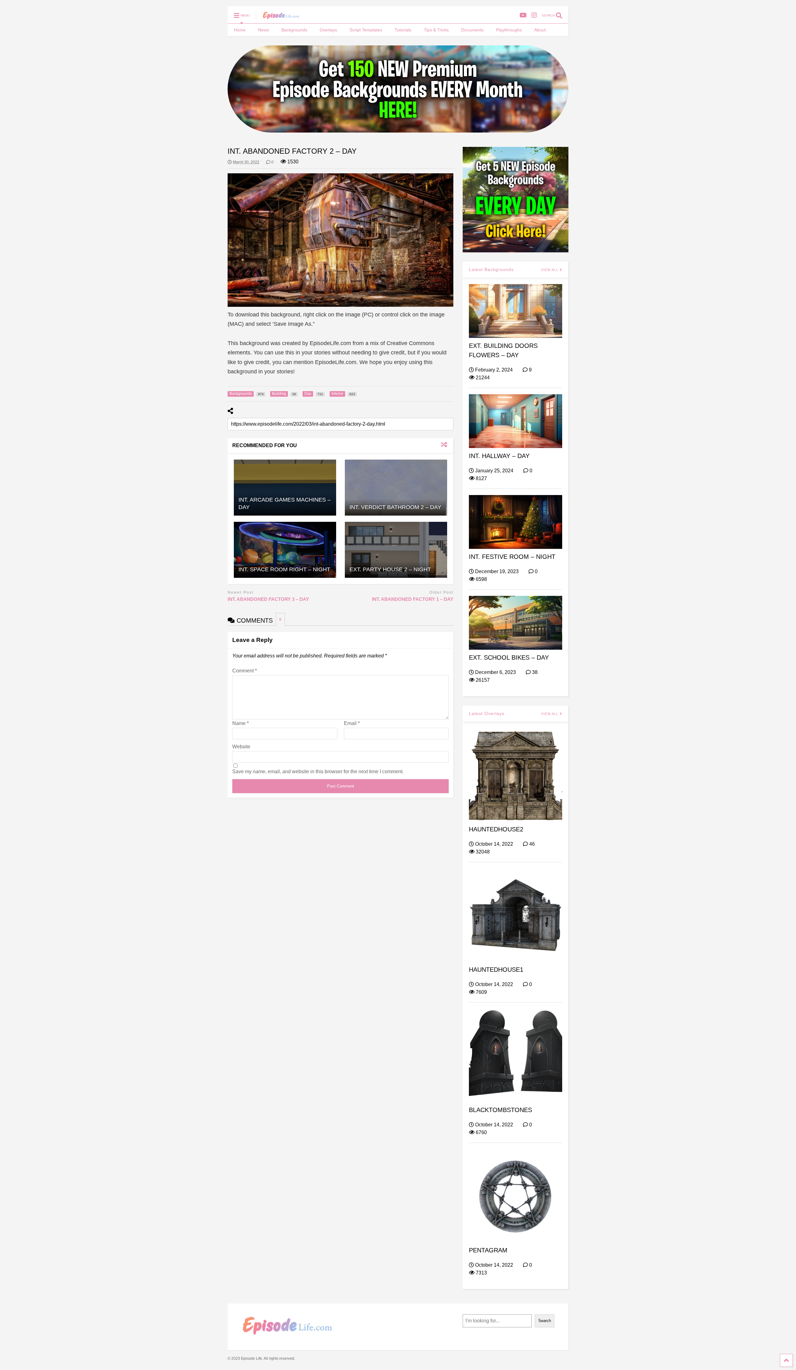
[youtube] (523, 15)
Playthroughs (509, 29)
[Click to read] (285, 488)
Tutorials (403, 29)
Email (352, 723)
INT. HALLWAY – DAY (499, 455)
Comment (244, 670)
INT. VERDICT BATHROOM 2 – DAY (395, 507)
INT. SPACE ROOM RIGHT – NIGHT (284, 569)
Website (241, 746)
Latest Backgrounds (491, 269)
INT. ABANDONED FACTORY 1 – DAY (412, 599)
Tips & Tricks (436, 29)
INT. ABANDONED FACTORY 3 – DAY (268, 599)
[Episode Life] (278, 17)
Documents (472, 29)
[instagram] (534, 15)
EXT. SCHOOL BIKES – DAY (509, 657)
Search (544, 1320)
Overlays (328, 29)
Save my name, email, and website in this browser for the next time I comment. (318, 771)
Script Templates (365, 29)
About (540, 29)
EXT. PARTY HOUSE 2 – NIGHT (390, 569)
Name (240, 723)
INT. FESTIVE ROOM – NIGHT (512, 556)
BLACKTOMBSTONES (500, 1109)
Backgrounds (294, 29)
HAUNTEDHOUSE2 (496, 829)
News (263, 29)
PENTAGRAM (488, 1250)
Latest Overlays (486, 713)
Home (240, 29)
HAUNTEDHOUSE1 (496, 969)
